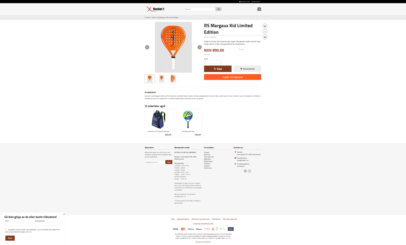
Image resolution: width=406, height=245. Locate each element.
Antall (206, 59)
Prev (149, 47)
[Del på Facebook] (265, 31)
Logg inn (207, 166)
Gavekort (207, 163)
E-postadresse (40, 221)
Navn (7, 221)
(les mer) (29, 232)
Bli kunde (207, 155)
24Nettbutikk (207, 242)
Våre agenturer (209, 157)
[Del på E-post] (265, 37)
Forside (147, 17)
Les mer (228, 238)
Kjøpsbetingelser (183, 219)
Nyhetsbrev (216, 219)
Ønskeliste (249, 68)
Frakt (173, 219)
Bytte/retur (207, 159)
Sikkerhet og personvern (201, 219)
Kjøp (219, 68)
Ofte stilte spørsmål (230, 219)
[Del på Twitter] (265, 26)
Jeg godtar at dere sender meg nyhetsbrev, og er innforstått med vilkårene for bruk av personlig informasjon (32, 231)
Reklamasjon (208, 161)
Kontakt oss (208, 168)
